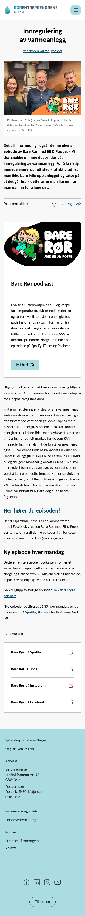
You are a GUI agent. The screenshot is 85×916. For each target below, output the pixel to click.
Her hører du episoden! (32, 511)
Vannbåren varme (36, 51)
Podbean (63, 612)
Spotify (30, 612)
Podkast (56, 51)
